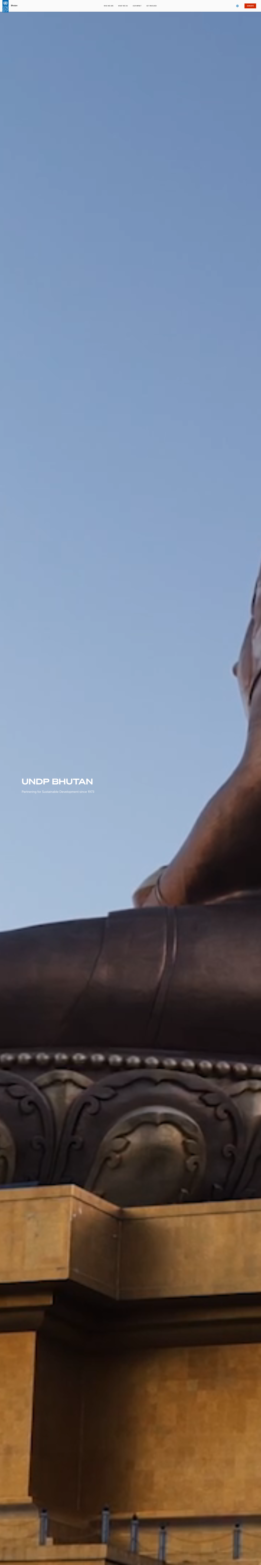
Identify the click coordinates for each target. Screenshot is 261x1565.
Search (241, 6)
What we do (123, 6)
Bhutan (14, 5)
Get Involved (151, 6)
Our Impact (137, 6)
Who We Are (108, 6)
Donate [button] (250, 6)
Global (237, 6)
